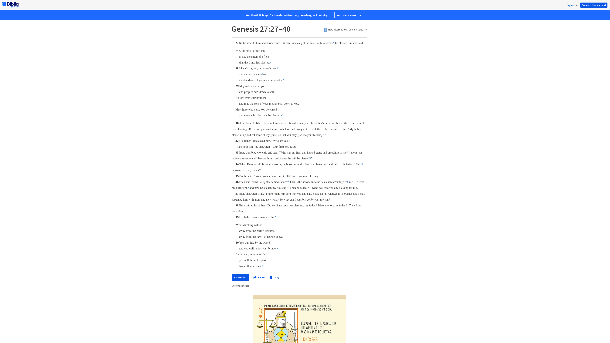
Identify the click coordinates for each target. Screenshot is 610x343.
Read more (240, 277)
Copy (276, 277)
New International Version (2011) (346, 29)
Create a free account (594, 5)
